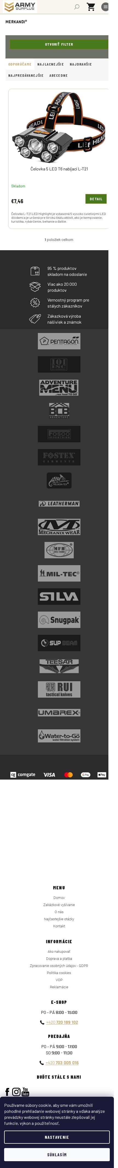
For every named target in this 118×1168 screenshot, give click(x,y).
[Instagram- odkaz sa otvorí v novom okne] (16, 1092)
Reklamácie (59, 987)
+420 (62, 1022)
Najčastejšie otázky (59, 919)
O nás (59, 912)
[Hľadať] (76, 6)
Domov (59, 898)
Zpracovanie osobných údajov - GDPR (59, 966)
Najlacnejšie (50, 64)
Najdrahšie (81, 64)
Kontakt (59, 926)
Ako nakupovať (59, 951)
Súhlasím (57, 1154)
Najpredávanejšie (26, 75)
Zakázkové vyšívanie (59, 905)
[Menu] (105, 6)
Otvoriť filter (59, 44)
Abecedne (58, 75)
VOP (59, 980)
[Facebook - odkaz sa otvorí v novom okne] (7, 1092)
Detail (96, 198)
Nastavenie (57, 1137)
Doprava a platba (59, 959)
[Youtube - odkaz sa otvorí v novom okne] (25, 1092)
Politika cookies (59, 973)
